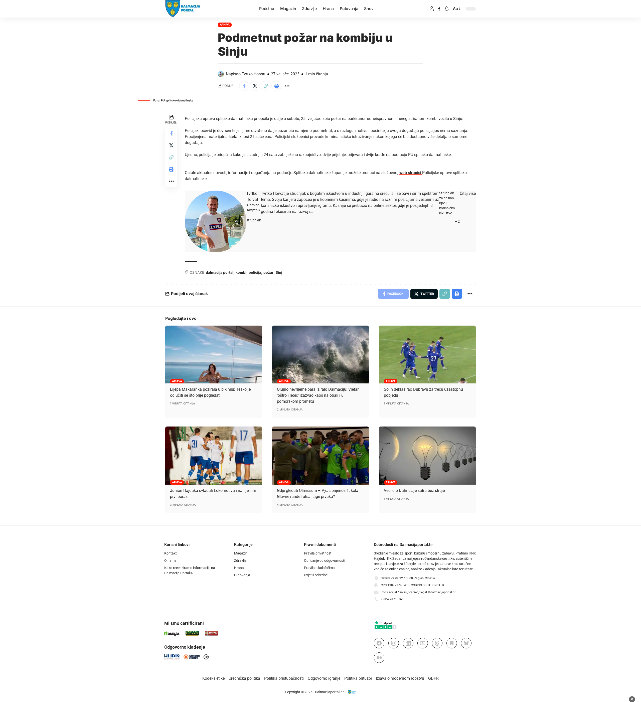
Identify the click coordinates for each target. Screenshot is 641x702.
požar (268, 272)
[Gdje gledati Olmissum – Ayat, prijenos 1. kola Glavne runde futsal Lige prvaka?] (320, 456)
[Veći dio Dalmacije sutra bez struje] (427, 456)
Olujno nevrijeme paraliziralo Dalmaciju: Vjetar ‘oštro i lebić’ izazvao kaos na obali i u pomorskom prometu (318, 395)
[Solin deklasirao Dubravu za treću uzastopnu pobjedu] (427, 355)
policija (255, 272)
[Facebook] (439, 9)
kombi (241, 272)
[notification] (446, 9)
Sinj (279, 272)
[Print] (276, 86)
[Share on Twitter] (255, 86)
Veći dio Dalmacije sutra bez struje (414, 490)
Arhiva (225, 24)
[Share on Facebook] (244, 86)
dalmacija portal (219, 272)
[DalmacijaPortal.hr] (183, 9)
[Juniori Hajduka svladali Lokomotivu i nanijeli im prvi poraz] (213, 456)
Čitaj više (468, 193)
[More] (287, 86)
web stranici (410, 172)
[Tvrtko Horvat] (215, 221)
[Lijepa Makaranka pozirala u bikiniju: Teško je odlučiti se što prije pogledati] (213, 355)
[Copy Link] (266, 86)
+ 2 (457, 221)
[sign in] (431, 8)
